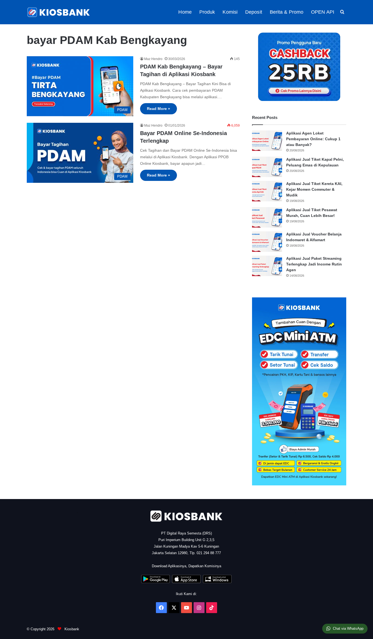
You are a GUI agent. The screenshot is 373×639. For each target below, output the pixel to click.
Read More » (158, 108)
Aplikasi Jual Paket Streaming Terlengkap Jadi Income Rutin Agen (314, 264)
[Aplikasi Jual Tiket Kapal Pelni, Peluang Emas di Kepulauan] (267, 167)
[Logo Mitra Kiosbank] (59, 12)
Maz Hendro (153, 59)
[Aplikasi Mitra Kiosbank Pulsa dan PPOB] (155, 582)
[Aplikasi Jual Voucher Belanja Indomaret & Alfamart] (267, 241)
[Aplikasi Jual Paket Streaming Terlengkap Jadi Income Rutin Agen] (267, 266)
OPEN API (322, 12)
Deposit (253, 12)
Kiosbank (71, 629)
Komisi (230, 12)
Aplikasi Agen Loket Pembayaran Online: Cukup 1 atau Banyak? (313, 139)
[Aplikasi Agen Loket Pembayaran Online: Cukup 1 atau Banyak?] (267, 140)
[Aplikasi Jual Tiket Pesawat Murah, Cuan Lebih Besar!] (267, 217)
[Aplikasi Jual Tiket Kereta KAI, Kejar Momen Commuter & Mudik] (267, 191)
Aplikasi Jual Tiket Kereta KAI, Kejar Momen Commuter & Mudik (314, 189)
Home (184, 12)
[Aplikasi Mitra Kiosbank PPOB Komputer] (217, 582)
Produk (207, 12)
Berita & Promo (286, 12)
